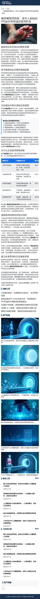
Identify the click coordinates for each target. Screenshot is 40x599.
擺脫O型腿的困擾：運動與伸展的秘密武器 (18, 311)
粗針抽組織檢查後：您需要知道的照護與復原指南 (17, 422)
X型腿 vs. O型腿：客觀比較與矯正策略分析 (19, 308)
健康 (7, 9)
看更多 (37, 478)
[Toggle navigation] (36, 3)
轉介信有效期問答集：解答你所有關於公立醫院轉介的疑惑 (19, 341)
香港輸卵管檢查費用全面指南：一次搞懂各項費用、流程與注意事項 (19, 369)
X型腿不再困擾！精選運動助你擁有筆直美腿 (19, 304)
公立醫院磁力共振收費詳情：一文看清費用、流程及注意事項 (19, 396)
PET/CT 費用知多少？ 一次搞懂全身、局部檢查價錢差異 (19, 475)
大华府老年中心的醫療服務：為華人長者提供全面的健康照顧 (19, 449)
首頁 (2, 9)
